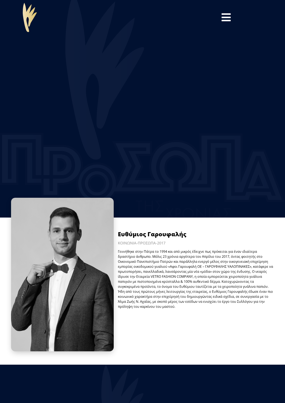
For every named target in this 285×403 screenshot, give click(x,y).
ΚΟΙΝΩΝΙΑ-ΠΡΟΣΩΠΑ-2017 (141, 242)
